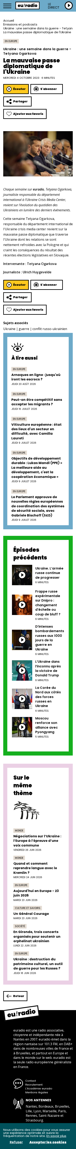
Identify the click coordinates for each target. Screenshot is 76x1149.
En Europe (11, 41)
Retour (18, 996)
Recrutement (34, 1085)
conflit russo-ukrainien (49, 329)
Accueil (8, 20)
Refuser (16, 1142)
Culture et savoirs (27, 908)
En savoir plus (56, 1135)
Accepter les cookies (47, 1142)
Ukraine (9, 329)
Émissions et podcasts (20, 24)
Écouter (19, 89)
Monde (19, 830)
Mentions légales (36, 1092)
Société (20, 926)
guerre (24, 329)
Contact (30, 1081)
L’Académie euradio (38, 1088)
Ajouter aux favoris (28, 114)
